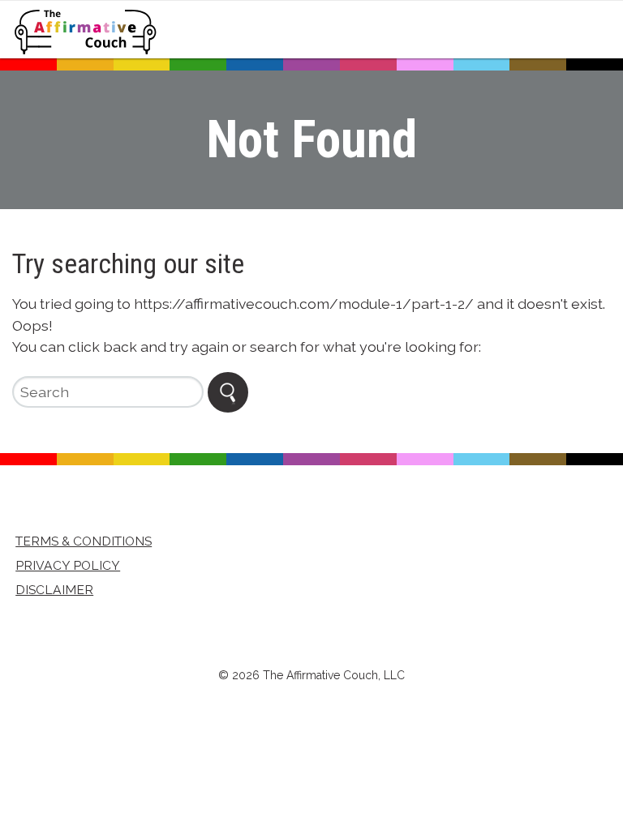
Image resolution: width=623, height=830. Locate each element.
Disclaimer (54, 589)
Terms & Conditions (83, 541)
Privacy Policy (67, 565)
